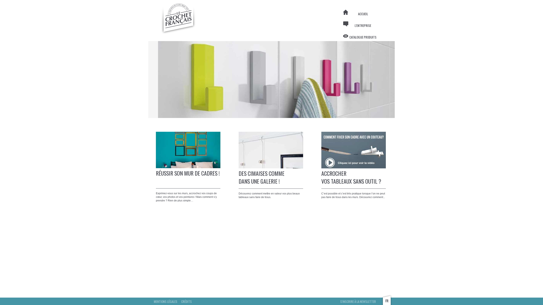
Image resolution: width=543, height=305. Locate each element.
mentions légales (165, 301)
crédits (186, 301)
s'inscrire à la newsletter (358, 301)
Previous (142, 79)
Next (401, 79)
